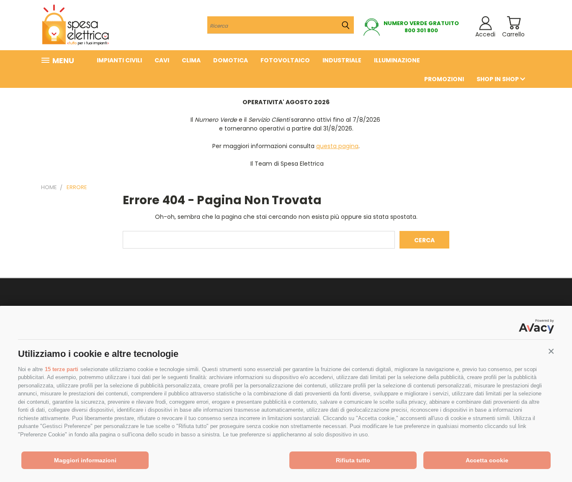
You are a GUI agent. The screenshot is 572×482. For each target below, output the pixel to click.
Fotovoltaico (285, 60)
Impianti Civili (119, 60)
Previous (550, 456)
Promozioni (444, 79)
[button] (551, 351)
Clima (191, 60)
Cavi (162, 60)
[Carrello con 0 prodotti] (513, 22)
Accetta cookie (487, 460)
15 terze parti (61, 369)
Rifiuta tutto (353, 460)
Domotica (230, 60)
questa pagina (337, 146)
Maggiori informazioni (85, 460)
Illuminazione (397, 60)
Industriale (341, 60)
